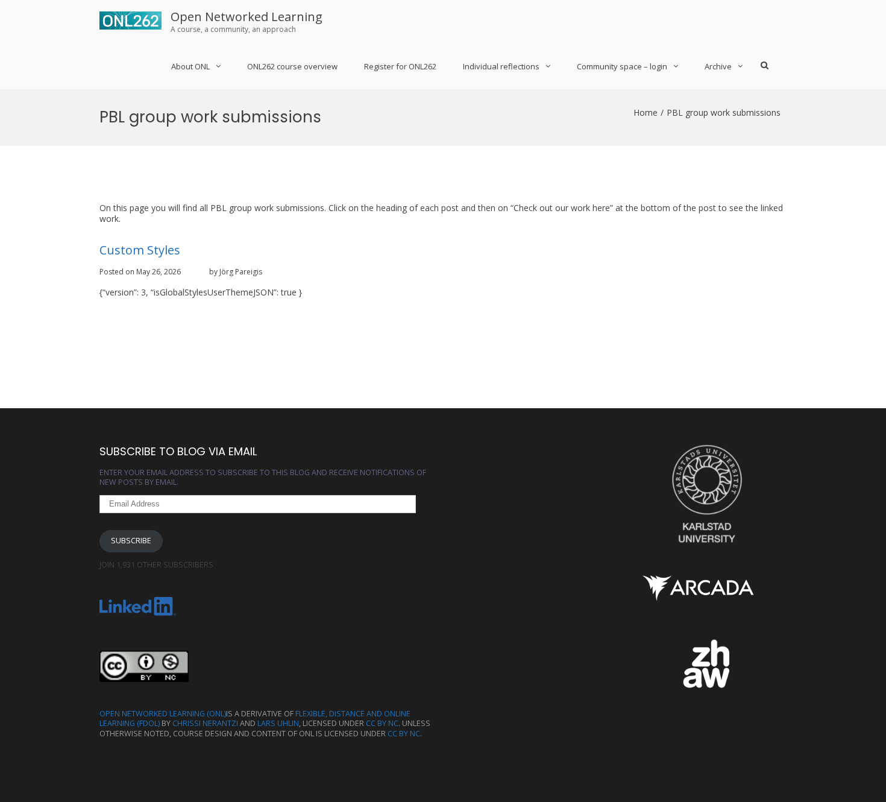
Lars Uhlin (278, 723)
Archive (718, 66)
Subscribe (131, 540)
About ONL (190, 66)
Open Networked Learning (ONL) (162, 714)
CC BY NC (382, 723)
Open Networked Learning (246, 16)
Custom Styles (139, 250)
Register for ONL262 (400, 66)
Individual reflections (501, 66)
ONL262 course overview (292, 66)
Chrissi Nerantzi (205, 723)
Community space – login (622, 66)
